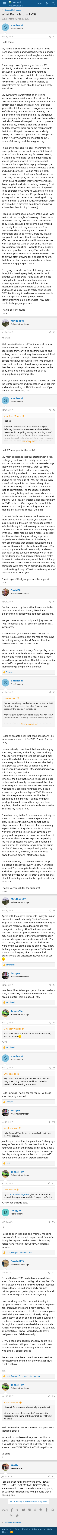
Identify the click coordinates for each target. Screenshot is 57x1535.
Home (5, 1532)
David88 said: (10, 698)
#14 (53, 1396)
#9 (54, 1067)
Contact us (7, 1529)
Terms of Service (22, 1529)
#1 (54, 36)
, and (19, 1252)
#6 (54, 910)
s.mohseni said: (11, 1128)
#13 (53, 1272)
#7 (54, 985)
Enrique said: (10, 1073)
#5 (54, 692)
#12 (53, 1221)
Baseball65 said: (11, 1402)
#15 (53, 1476)
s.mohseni (9, 18)
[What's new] (47, 3)
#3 (54, 410)
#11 (53, 1183)
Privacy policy (38, 1529)
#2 (54, 332)
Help (49, 1529)
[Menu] (4, 3)
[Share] (50, 37)
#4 (54, 601)
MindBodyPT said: (12, 416)
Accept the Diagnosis (19, 1194)
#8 (54, 1022)
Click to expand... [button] (29, 441)
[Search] (53, 3)
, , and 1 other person (23, 1376)
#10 (53, 1122)
